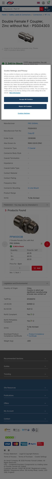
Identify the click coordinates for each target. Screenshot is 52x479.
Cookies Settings (24, 113)
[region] (26, 92)
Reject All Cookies (25, 106)
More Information (14, 93)
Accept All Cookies (26, 99)
